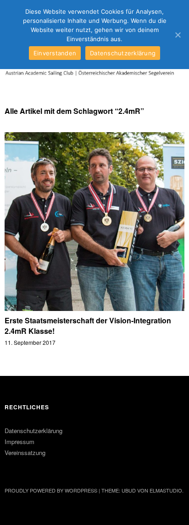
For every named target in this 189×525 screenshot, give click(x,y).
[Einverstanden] (177, 34)
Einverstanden (54, 53)
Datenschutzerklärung (33, 430)
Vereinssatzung (25, 452)
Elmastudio (166, 490)
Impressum (19, 441)
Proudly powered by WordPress (51, 490)
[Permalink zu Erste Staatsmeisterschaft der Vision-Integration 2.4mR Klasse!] (94, 308)
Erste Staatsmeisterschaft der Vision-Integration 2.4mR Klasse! (88, 325)
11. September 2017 (30, 342)
